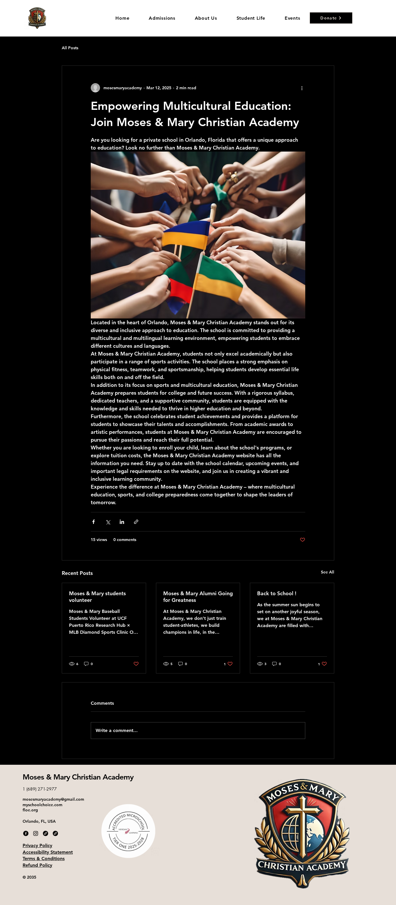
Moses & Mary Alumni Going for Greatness (198, 596)
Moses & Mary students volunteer (97, 596)
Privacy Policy (37, 845)
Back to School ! (276, 593)
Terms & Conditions (44, 858)
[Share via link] (136, 522)
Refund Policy (37, 865)
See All (327, 572)
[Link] (45, 833)
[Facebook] (26, 833)
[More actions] (301, 87)
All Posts (70, 47)
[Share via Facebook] (93, 522)
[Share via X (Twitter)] (107, 522)
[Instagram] (35, 833)
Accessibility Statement (48, 852)
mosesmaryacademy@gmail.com (53, 799)
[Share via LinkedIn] (122, 522)
